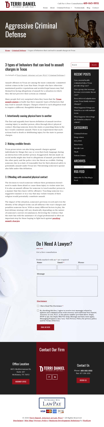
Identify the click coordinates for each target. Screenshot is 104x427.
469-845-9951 (91, 3)
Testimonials (79, 8)
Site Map (29, 420)
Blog (88, 8)
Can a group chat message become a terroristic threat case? (85, 92)
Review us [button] (83, 380)
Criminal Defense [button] (63, 8)
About (52, 8)
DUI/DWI (78, 141)
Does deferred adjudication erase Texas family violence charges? (85, 101)
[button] (102, 425)
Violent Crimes (80, 155)
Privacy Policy (41, 420)
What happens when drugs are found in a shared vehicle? (84, 119)
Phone (81, 262)
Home (45, 8)
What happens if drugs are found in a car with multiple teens (84, 110)
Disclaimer (42, 301)
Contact (95, 8)
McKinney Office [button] (20, 381)
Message (41, 274)
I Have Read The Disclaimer (51, 306)
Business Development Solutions (64, 420)
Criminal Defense (56, 75)
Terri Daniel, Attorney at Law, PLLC (32, 75)
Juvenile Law (79, 148)
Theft (76, 152)
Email (60, 262)
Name (39, 262)
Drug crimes (79, 137)
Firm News (78, 145)
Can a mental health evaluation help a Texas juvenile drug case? (83, 83)
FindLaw (87, 420)
